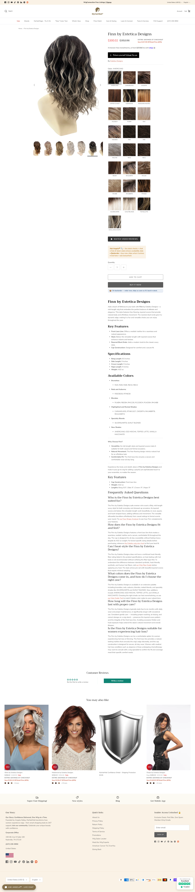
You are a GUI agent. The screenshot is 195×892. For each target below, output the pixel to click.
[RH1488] (114, 186)
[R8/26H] (114, 168)
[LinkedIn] (21, 2)
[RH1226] (144, 168)
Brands (26, 21)
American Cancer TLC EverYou (103, 846)
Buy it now (135, 285)
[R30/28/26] (114, 131)
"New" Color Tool (61, 21)
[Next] (100, 85)
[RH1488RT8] (129, 186)
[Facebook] (5, 2)
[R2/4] (144, 113)
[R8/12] (144, 150)
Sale (18, 21)
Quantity (111, 262)
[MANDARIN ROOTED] (144, 95)
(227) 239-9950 (172, 21)
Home (20, 28)
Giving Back (96, 849)
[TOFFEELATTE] (144, 204)
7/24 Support (158, 21)
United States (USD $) (173, 2)
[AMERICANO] (114, 77)
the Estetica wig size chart (134, 543)
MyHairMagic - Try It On (42, 21)
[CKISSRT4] (144, 77)
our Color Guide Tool (115, 598)
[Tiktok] (15, 2)
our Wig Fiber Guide (143, 565)
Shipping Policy (98, 828)
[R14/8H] (129, 113)
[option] (67, 85)
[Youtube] (12, 2)
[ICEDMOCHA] (129, 95)
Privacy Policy (97, 821)
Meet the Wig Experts (100, 842)
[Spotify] (24, 2)
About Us (95, 817)
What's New (76, 21)
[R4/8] (144, 131)
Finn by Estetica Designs (31, 28)
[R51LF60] (114, 150)
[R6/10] (129, 150)
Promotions (96, 835)
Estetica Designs (116, 61)
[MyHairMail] (98, 11)
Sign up (160, 835)
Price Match (98, 21)
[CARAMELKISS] (129, 77)
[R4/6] (129, 131)
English (186, 2)
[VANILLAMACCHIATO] (114, 222)
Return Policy (97, 824)
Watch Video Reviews (126, 239)
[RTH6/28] (144, 186)
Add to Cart (135, 277)
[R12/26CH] (114, 113)
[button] (120, 83)
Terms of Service (98, 831)
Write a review (117, 681)
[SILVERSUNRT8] (114, 204)
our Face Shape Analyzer (129, 519)
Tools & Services (143, 21)
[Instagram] (8, 2)
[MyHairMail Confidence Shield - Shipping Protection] (121, 737)
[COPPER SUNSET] (114, 95)
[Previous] (34, 85)
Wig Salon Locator (99, 839)
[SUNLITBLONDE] (129, 204)
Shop (87, 21)
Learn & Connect (127, 21)
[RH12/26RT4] (129, 168)
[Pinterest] (18, 2)
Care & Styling (111, 21)
